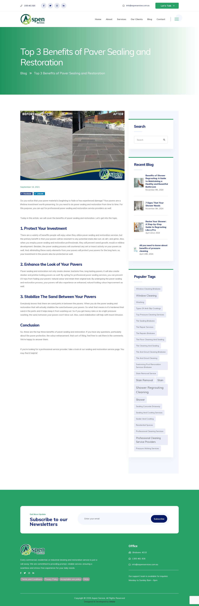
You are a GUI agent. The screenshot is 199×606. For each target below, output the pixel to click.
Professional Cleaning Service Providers (148, 439)
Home (98, 19)
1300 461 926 (29, 5)
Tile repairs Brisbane (145, 333)
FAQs (86, 579)
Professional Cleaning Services (149, 431)
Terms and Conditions (31, 579)
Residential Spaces (144, 425)
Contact (161, 19)
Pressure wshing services (147, 448)
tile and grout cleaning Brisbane (151, 352)
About (109, 19)
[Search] (164, 140)
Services (121, 19)
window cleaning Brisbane (148, 289)
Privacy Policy (51, 579)
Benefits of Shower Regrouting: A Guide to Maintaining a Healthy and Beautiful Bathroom (157, 181)
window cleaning (146, 295)
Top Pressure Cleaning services (150, 314)
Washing (140, 302)
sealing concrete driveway (148, 406)
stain (160, 380)
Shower (140, 399)
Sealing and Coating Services (149, 412)
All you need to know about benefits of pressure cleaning (153, 248)
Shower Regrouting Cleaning (150, 390)
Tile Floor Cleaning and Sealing (150, 339)
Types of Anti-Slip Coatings (148, 308)
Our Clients (137, 19)
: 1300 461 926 (138, 558)
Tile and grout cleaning (146, 358)
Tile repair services (144, 327)
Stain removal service (146, 373)
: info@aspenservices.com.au (144, 564)
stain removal (144, 380)
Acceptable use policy (70, 579)
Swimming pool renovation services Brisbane (148, 365)
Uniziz (112, 601)
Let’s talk (166, 5)
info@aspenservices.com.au (138, 5)
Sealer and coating (145, 419)
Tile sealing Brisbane (145, 321)
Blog (149, 19)
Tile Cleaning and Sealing (147, 345)
